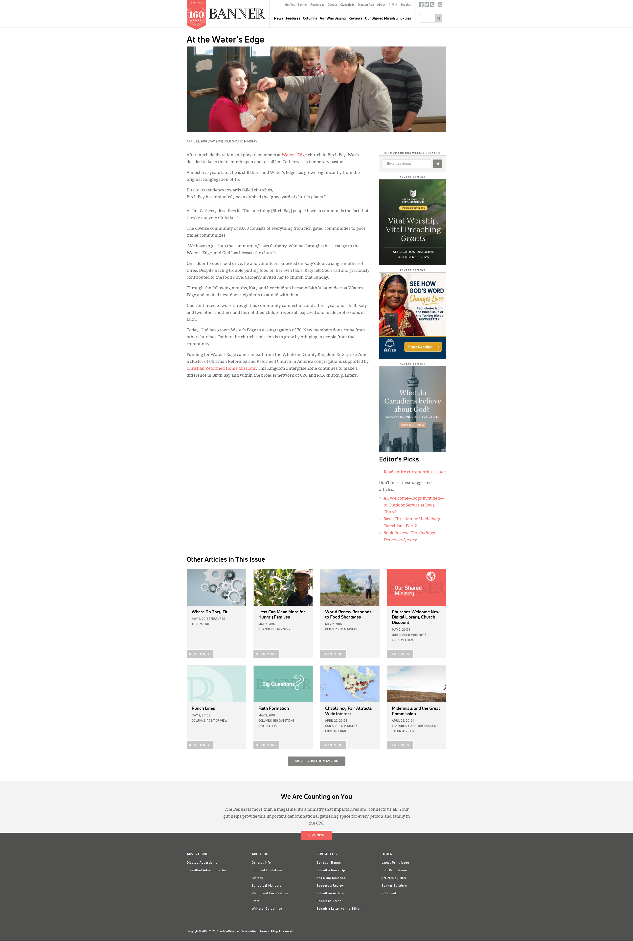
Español (406, 4)
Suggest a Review (330, 885)
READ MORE (199, 654)
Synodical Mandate (266, 885)
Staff (255, 901)
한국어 (392, 4)
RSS (432, 5)
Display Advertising (202, 862)
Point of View (216, 720)
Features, (399, 726)
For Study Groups (422, 726)
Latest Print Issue (395, 862)
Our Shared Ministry (381, 18)
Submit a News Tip (330, 870)
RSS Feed (389, 893)
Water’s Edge (294, 155)
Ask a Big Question (331, 878)
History (257, 878)
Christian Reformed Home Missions (221, 369)
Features (293, 18)
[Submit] (437, 164)
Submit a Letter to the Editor (338, 908)
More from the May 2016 (316, 761)
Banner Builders (394, 885)
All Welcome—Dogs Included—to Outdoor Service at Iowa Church (414, 505)
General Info (261, 862)
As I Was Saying (333, 18)
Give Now (316, 835)
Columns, (199, 720)
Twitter (427, 5)
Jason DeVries (403, 731)
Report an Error (328, 901)
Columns (310, 18)
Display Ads (366, 4)
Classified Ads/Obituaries (206, 870)
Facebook (421, 5)
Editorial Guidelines (267, 870)
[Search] (438, 18)
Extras (405, 18)
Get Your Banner (296, 4)
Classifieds (347, 4)
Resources (317, 4)
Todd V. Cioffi (202, 624)
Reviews (355, 18)
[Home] (248, 13)
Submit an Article (330, 893)
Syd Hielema (267, 726)
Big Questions (283, 720)
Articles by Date (394, 878)
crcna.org (440, 4)
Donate (332, 4)
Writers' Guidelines (267, 908)
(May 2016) (215, 141)
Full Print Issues (395, 870)
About (381, 4)
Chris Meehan (402, 640)
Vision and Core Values (270, 893)
